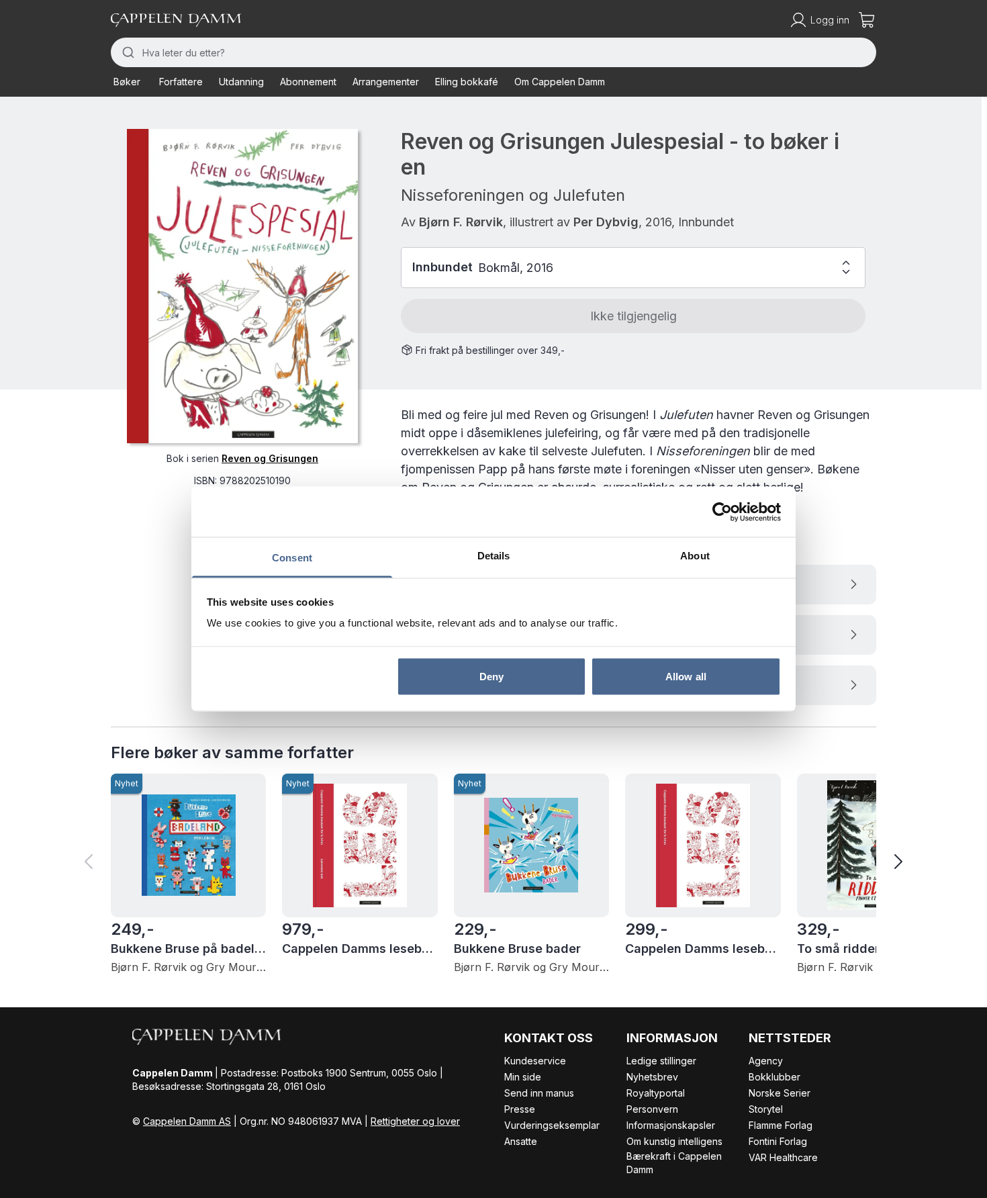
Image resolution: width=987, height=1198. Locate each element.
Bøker (126, 81)
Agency (766, 1060)
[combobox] (493, 52)
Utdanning (241, 81)
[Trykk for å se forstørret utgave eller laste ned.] (242, 286)
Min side (522, 1076)
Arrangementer (385, 81)
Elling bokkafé (466, 81)
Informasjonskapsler (670, 1125)
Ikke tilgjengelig (633, 316)
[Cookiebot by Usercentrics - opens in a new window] (722, 512)
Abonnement (308, 81)
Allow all (685, 676)
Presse (519, 1109)
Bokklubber (774, 1076)
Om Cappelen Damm (559, 81)
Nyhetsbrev (652, 1076)
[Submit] (126, 52)
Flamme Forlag (780, 1125)
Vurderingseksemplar (552, 1125)
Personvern (652, 1109)
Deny (491, 676)
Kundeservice (535, 1060)
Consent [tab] (292, 557)
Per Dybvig (606, 222)
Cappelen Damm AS (187, 1121)
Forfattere (181, 81)
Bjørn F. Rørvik (461, 222)
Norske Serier (779, 1093)
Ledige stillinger (661, 1060)
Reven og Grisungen (270, 459)
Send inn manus (539, 1093)
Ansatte (520, 1141)
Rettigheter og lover (415, 1121)
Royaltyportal (655, 1093)
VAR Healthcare (783, 1157)
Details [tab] (493, 555)
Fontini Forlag (778, 1141)
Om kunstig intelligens (674, 1141)
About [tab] (695, 555)
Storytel (766, 1109)
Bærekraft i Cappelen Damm (674, 1162)
